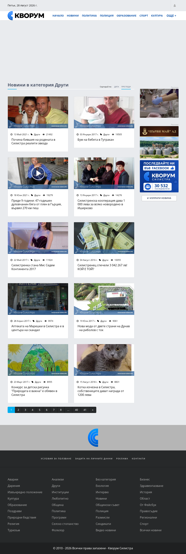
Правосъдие (148, 511)
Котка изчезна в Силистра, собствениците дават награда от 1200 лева (101, 391)
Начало (58, 15)
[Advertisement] (93, 47)
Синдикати (103, 524)
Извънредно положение (25, 492)
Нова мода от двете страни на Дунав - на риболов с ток (104, 328)
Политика (89, 15)
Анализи (58, 479)
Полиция (107, 15)
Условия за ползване (56, 458)
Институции (60, 492)
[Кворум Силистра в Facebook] (159, 176)
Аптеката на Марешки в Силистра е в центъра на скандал (37, 328)
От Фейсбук (148, 505)
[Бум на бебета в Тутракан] (104, 112)
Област (145, 498)
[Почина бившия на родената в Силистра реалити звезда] (38, 112)
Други (36, 134)
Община (58, 505)
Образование (126, 15)
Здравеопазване (151, 486)
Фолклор (58, 530)
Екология (102, 486)
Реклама (122, 458)
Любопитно (60, 498)
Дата (116, 87)
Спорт (144, 15)
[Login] (175, 5)
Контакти (138, 458)
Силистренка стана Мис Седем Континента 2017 (33, 267)
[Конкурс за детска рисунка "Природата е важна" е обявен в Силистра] (38, 360)
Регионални (148, 517)
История (146, 492)
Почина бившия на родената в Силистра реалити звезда (33, 141)
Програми (59, 517)
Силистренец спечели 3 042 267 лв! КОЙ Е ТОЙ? (102, 267)
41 (85, 409)
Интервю (102, 492)
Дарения (14, 486)
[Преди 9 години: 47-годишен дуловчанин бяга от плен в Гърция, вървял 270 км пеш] (38, 173)
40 (76, 409)
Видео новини (106, 530)
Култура (157, 15)
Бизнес (145, 479)
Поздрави (15, 511)
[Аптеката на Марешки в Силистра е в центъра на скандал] (38, 299)
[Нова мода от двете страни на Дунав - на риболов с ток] (104, 299)
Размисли (103, 517)
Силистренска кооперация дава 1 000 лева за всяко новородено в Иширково (101, 204)
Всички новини (150, 530)
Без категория (106, 479)
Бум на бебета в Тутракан (96, 139)
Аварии (13, 479)
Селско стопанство (65, 524)
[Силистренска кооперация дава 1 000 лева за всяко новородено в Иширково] (104, 173)
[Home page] (26, 15)
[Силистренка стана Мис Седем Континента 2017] (38, 238)
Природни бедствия (22, 517)
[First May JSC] (159, 142)
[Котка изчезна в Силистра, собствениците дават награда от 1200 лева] (104, 360)
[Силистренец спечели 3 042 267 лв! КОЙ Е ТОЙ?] (104, 238)
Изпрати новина (160, 198)
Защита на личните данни (94, 458)
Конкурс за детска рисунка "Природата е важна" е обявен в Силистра (34, 391)
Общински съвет (108, 505)
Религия (13, 524)
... (68, 409)
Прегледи (126, 87)
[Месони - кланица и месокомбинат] (159, 116)
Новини (73, 15)
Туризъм (14, 530)
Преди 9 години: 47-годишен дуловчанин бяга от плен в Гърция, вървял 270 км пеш (36, 204)
